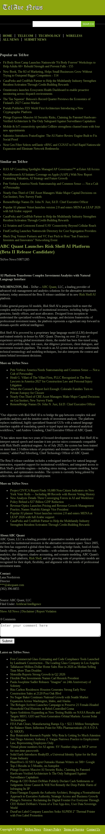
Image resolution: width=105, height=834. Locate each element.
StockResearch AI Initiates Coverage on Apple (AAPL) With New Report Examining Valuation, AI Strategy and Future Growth (47, 176)
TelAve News (38, 7)
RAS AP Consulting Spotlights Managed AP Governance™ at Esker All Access (51, 169)
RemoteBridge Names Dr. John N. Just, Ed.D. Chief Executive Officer (45, 202)
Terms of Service (74, 829)
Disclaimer (27, 611)
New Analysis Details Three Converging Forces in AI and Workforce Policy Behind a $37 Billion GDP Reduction (52, 500)
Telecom (25, 36)
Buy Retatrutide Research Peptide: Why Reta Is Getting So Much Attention (55, 735)
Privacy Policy (52, 829)
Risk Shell (35, 558)
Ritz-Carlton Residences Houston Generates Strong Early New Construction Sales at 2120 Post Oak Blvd (48, 691)
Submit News (35, 39)
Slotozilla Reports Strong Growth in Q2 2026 (37, 674)
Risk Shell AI (87, 294)
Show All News (9, 611)
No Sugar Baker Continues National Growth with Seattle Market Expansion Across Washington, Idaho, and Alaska (49, 699)
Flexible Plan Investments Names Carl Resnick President (44, 678)
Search (88, 30)
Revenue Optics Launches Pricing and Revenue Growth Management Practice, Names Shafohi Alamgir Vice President (52, 507)
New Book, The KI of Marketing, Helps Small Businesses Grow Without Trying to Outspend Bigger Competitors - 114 (47, 73)
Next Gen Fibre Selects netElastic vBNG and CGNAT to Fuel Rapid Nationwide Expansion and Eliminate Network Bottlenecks (51, 146)
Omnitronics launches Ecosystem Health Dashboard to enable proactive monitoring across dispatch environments (46, 92)
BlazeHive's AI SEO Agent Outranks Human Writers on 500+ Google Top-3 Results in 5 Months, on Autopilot (52, 764)
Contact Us (93, 829)
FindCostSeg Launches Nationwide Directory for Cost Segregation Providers (49, 231)
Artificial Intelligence (28, 604)
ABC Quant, (49, 287)
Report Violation (46, 611)
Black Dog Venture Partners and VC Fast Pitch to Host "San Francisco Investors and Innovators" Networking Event (46, 238)
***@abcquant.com (12, 585)
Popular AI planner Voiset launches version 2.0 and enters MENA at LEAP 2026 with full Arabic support (51, 515)
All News (11, 39)
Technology (49, 36)
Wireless (74, 36)
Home (7, 36)
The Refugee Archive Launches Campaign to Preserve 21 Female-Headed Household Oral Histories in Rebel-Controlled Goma (54, 707)
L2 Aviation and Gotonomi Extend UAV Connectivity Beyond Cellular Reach (49, 225)
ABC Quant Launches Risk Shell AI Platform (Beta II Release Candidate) (45, 249)
